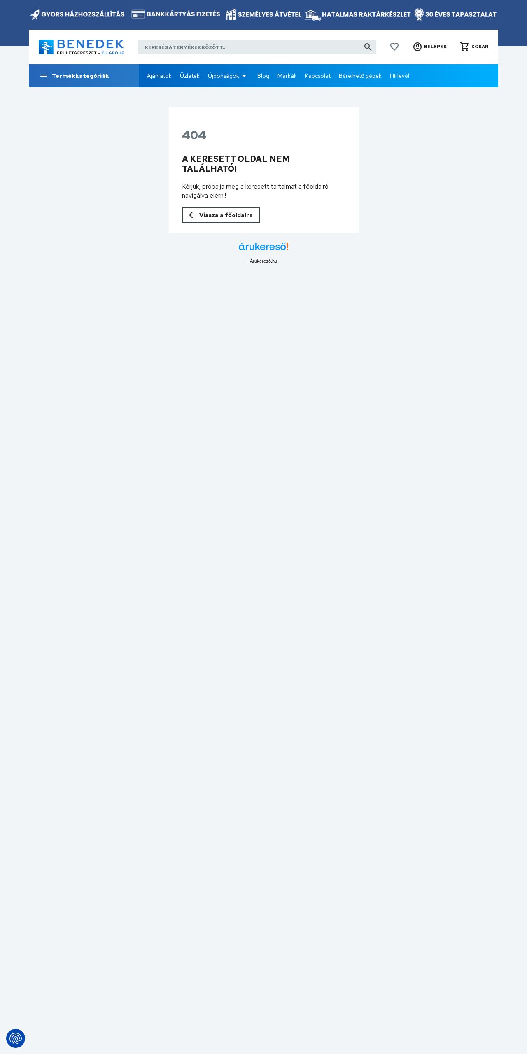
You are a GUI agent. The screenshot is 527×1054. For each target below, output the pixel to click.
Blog (263, 75)
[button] (430, 47)
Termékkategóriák (80, 75)
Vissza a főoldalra (226, 215)
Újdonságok (223, 75)
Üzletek (190, 75)
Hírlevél (399, 75)
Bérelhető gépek (360, 75)
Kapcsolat (318, 75)
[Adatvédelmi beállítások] (15, 1038)
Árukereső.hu (263, 261)
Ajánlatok (159, 75)
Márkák (287, 75)
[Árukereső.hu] (263, 249)
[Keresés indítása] (368, 47)
